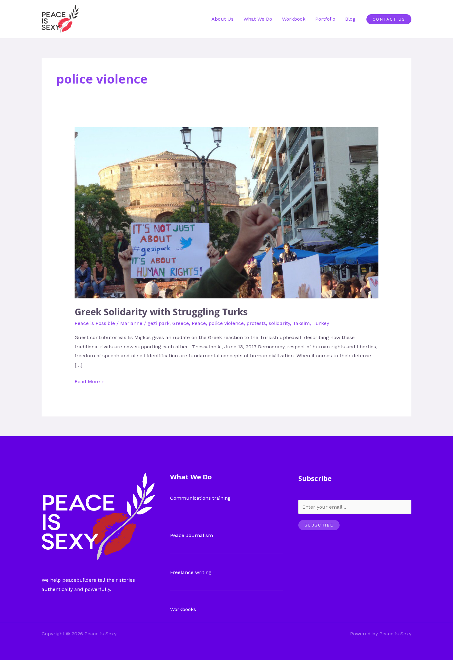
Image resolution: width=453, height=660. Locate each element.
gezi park (158, 323)
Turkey (320, 323)
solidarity (279, 323)
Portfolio (325, 19)
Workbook (293, 19)
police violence (226, 323)
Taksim (301, 323)
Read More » (89, 380)
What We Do (257, 19)
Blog (350, 19)
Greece (180, 323)
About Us (222, 19)
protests (256, 323)
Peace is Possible (95, 323)
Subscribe (318, 525)
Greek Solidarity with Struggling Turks (161, 311)
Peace (199, 323)
